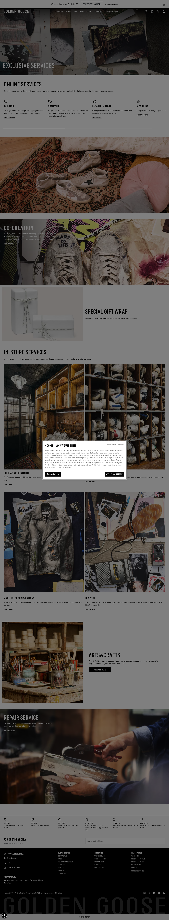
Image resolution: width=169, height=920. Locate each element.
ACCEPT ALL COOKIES (114, 474)
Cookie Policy (66, 467)
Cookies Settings (53, 474)
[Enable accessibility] (4, 916)
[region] (84, 460)
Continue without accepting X (115, 444)
